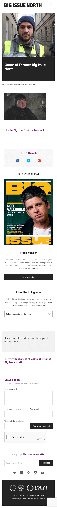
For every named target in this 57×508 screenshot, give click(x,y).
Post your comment (41, 426)
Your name (13, 409)
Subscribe (46, 463)
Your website (14, 421)
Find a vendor (28, 277)
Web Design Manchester (21, 499)
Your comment (10, 389)
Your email (34, 409)
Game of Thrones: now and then (23, 84)
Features (6, 84)
